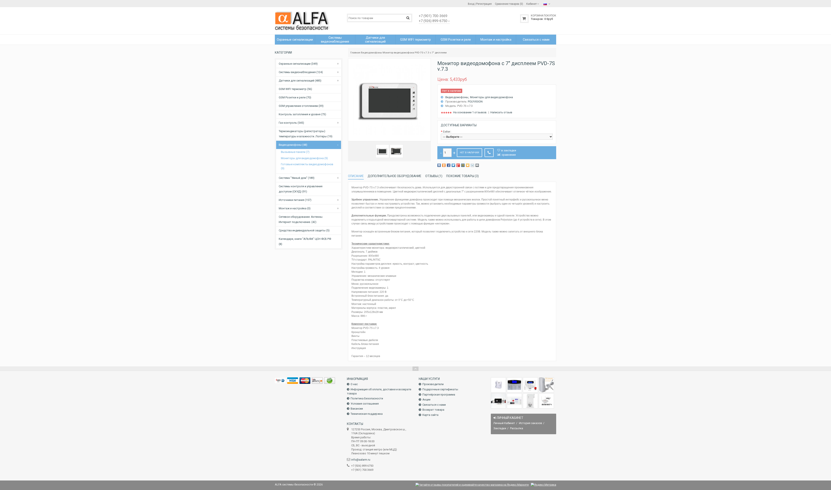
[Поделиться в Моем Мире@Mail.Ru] (463, 165)
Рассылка (516, 428)
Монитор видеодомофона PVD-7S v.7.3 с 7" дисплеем (415, 52)
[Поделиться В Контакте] (439, 165)
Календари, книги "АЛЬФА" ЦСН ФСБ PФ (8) (305, 241)
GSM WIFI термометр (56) (295, 89)
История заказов (530, 423)
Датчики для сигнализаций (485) (300, 80)
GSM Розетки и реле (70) (295, 97)
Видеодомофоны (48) (293, 144)
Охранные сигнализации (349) (298, 63)
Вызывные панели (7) (295, 152)
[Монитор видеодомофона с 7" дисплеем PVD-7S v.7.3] (382, 151)
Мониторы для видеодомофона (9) (304, 158)
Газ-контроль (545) (291, 122)
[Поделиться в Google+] (458, 165)
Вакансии (357, 408)
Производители (433, 384)
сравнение (509, 154)
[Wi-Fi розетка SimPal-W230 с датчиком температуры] (530, 401)
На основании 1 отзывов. (470, 112)
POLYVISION (475, 101)
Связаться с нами (434, 404)
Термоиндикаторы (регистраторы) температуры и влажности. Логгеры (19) (305, 134)
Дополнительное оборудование (394, 176)
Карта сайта (430, 414)
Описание (356, 176)
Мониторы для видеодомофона (491, 97)
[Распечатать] (477, 165)
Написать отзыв (501, 112)
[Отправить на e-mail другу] (472, 165)
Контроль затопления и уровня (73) (302, 114)
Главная (355, 52)
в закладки (508, 150)
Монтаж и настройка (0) (295, 208)
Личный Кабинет (504, 423)
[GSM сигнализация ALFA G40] (530, 385)
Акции (426, 399)
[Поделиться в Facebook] (448, 165)
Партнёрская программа (438, 394)
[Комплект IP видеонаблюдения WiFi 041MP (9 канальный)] (546, 401)
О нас (354, 384)
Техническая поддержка (367, 413)
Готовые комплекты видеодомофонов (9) (307, 166)
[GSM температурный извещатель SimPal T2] (546, 385)
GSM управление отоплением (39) (301, 105)
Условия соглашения (365, 403)
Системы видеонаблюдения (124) (301, 72)
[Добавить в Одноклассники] (444, 165)
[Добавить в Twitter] (453, 165)
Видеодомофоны (371, 52)
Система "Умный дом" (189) (296, 177)
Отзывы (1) (433, 176)
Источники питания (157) (295, 200)
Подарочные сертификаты (440, 389)
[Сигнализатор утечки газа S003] (498, 385)
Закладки (499, 428)
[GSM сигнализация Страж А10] (498, 401)
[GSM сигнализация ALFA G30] (514, 385)
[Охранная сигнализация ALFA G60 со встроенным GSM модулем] (514, 401)
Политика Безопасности (367, 398)
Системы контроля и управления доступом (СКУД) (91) (300, 189)
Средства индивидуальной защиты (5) (304, 230)
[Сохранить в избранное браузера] (467, 165)
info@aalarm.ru (360, 459)
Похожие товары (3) (462, 176)
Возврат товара (433, 409)
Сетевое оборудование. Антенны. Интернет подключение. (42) (301, 219)
